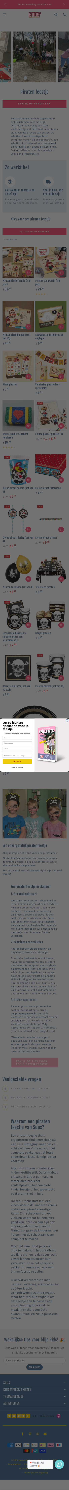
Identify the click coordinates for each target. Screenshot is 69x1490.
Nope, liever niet (17, 767)
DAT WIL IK (17, 761)
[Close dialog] (67, 720)
